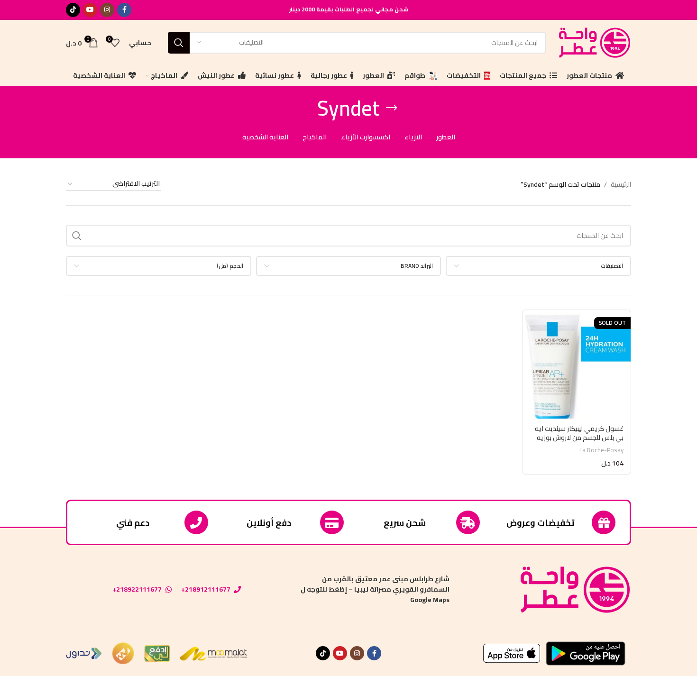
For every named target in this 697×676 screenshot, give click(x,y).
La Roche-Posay (601, 450)
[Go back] (392, 108)
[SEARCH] (179, 43)
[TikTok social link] (73, 10)
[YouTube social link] (90, 10)
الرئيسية (621, 184)
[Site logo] (593, 42)
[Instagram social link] (107, 10)
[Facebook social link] (124, 10)
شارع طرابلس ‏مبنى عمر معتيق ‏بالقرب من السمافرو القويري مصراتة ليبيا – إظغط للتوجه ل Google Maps (375, 589)
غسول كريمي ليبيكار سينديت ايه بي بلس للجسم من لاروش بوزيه (579, 433)
